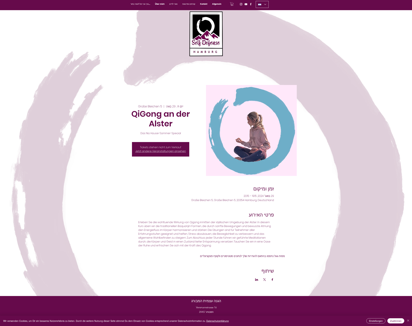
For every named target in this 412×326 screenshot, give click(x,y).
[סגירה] (408, 320)
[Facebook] (250, 4)
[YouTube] (246, 4)
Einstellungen (376, 320)
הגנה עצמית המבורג (206, 300)
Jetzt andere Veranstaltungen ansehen (160, 151)
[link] (232, 4)
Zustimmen (396, 320)
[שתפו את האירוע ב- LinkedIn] (256, 279)
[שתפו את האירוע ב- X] (264, 279)
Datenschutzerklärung (217, 320)
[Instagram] (241, 4)
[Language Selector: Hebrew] (262, 4)
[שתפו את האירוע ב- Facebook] (272, 279)
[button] (189, 3)
